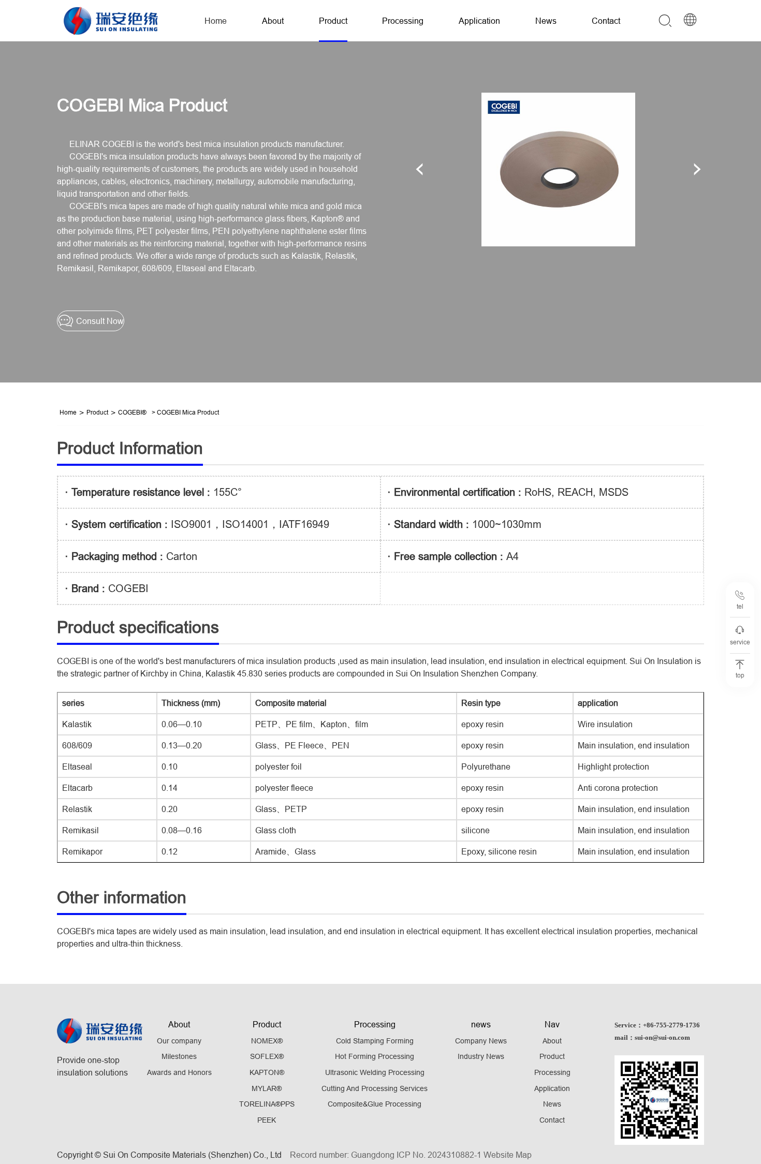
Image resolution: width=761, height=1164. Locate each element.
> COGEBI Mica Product (185, 412)
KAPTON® (267, 1072)
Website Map (508, 1154)
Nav (552, 1024)
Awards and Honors (179, 1072)
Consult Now (99, 321)
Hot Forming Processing (374, 1056)
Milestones (179, 1056)
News (546, 20)
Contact (606, 20)
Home (215, 20)
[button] (420, 169)
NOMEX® (267, 1041)
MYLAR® (267, 1088)
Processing (402, 20)
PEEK (266, 1120)
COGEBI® (132, 412)
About (273, 20)
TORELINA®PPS (267, 1104)
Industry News (481, 1056)
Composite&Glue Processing (374, 1104)
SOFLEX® (267, 1056)
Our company (179, 1041)
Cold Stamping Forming (375, 1041)
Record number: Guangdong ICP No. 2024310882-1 (385, 1154)
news (481, 1024)
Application (479, 20)
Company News (481, 1041)
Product (333, 20)
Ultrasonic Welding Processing (375, 1072)
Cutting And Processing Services (374, 1088)
